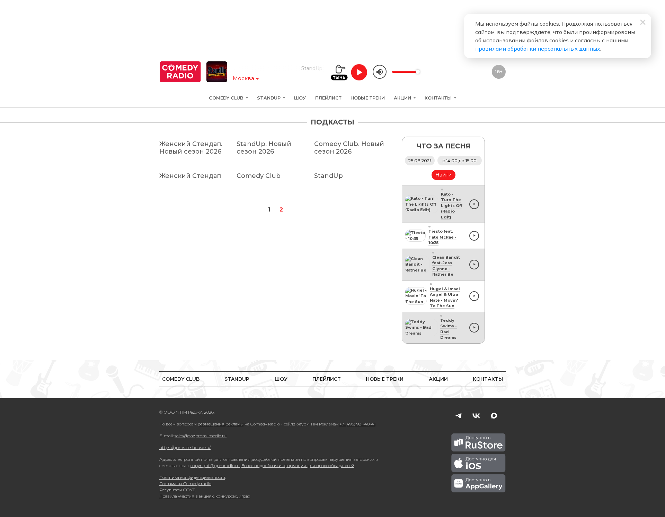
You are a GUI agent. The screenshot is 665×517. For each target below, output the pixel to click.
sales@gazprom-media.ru (201, 435)
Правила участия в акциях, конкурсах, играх (204, 496)
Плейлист (328, 98)
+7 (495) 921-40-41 (357, 423)
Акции (403, 98)
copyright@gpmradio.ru (215, 465)
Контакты (439, 98)
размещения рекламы (220, 423)
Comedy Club (227, 98)
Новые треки (368, 98)
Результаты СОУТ (177, 489)
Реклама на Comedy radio (185, 483)
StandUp (269, 98)
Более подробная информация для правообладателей (297, 465)
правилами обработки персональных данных (537, 48)
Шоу (300, 98)
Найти (443, 175)
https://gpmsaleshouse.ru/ (185, 447)
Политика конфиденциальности (192, 477)
